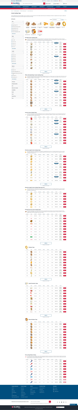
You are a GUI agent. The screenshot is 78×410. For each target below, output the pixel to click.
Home (12, 10)
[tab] (62, 19)
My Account (22, 389)
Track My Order (23, 392)
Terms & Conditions (37, 408)
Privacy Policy (43, 403)
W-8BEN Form (22, 395)
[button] (63, 0)
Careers (13, 389)
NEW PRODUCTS (42, 6)
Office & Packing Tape (23, 10)
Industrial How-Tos (42, 392)
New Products (41, 389)
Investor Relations (14, 392)
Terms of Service (47, 403)
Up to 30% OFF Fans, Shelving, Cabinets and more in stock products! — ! (39, 8)
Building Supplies (16, 10)
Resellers (31, 389)
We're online (73, 404)
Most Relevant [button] (55, 19)
